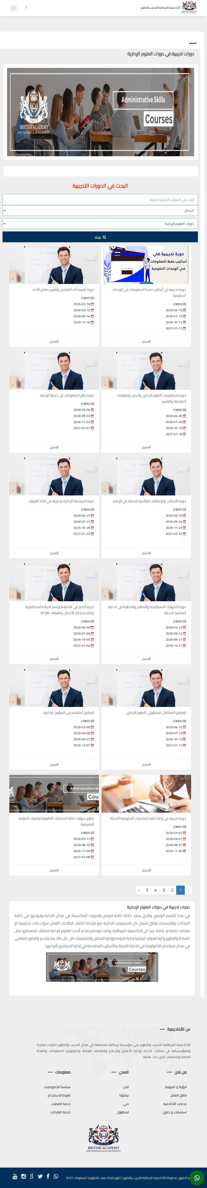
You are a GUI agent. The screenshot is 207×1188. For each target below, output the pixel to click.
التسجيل (146, 341)
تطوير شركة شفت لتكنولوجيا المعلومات (97, 1178)
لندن (126, 1087)
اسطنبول (123, 1112)
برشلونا (124, 1095)
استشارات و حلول (175, 1112)
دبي (126, 1104)
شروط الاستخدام (59, 1095)
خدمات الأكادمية (175, 1104)
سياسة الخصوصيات (57, 1087)
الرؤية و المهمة (176, 1087)
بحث (98, 237)
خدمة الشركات (60, 1112)
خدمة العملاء (61, 1104)
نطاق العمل (178, 1095)
